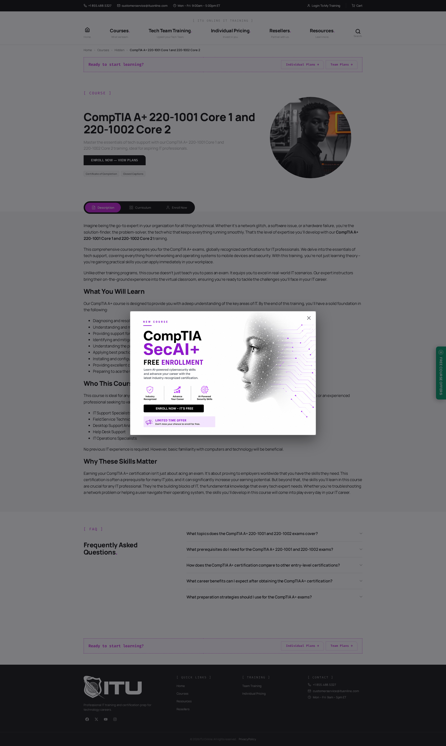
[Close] (223, 315)
